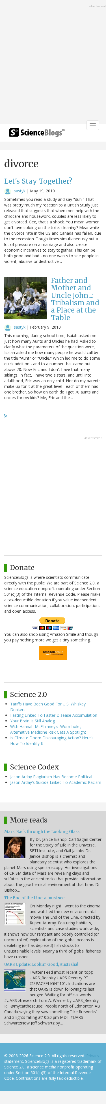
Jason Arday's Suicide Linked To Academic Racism (55, 782)
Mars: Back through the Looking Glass (41, 831)
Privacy (92, 1055)
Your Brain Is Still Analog (32, 720)
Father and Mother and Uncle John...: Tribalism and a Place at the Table (75, 299)
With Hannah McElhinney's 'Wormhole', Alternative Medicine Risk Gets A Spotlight (48, 729)
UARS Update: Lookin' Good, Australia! (41, 964)
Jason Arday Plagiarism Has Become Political (51, 776)
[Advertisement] (53, 62)
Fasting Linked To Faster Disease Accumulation (53, 715)
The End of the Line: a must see (34, 897)
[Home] (36, 134)
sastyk (19, 190)
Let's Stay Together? (38, 181)
